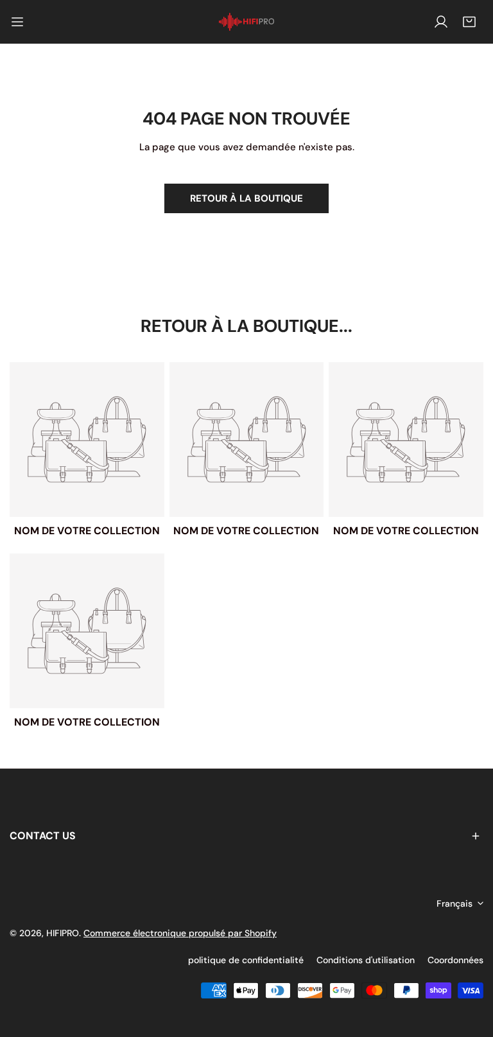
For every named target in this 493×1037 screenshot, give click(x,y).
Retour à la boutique (246, 198)
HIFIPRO (62, 933)
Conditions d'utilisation (365, 960)
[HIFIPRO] (246, 22)
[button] (469, 22)
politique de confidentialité (246, 960)
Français (454, 903)
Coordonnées (455, 960)
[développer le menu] (17, 22)
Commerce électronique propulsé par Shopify (180, 933)
